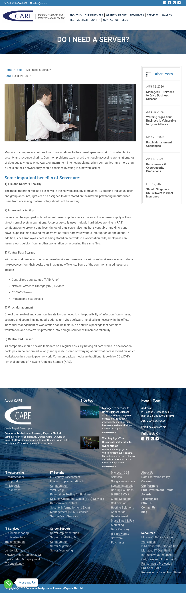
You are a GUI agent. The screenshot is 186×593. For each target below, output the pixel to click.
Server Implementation (64, 533)
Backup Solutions (122, 490)
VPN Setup (57, 490)
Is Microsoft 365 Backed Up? (159, 546)
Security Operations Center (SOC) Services (77, 499)
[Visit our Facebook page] (164, 3)
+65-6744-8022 (19, 3)
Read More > (109, 432)
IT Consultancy (14, 563)
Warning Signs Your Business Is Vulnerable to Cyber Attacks (117, 442)
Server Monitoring (61, 550)
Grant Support (116, 15)
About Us (76, 15)
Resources (137, 15)
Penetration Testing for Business (71, 494)
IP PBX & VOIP (120, 494)
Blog (125, 19)
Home (8, 70)
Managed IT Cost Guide (156, 550)
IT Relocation (13, 546)
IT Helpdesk (12, 485)
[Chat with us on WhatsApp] (8, 583)
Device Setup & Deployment (22, 559)
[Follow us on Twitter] (169, 3)
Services (152, 15)
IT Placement (13, 490)
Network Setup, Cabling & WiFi (24, 555)
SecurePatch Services (64, 516)
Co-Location (118, 503)
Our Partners (94, 15)
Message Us (27, 582)
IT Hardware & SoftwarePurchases (120, 538)
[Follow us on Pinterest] (174, 3)
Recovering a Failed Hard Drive (161, 572)
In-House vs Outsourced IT (158, 555)
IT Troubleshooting (17, 533)
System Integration (123, 485)
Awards (166, 15)
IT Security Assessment (65, 477)
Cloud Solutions (121, 499)
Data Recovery (120, 529)
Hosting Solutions (122, 507)
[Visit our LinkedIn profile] (179, 3)
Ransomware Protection (156, 563)
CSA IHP (95, 19)
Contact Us (110, 19)
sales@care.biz (40, 3)
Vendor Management (18, 550)
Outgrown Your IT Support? (158, 559)
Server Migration (60, 546)
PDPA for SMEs (151, 568)
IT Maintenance (15, 477)
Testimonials (79, 19)
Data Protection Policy (155, 477)
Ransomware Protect (63, 503)
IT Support (11, 481)
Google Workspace (123, 481)
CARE (8, 76)
